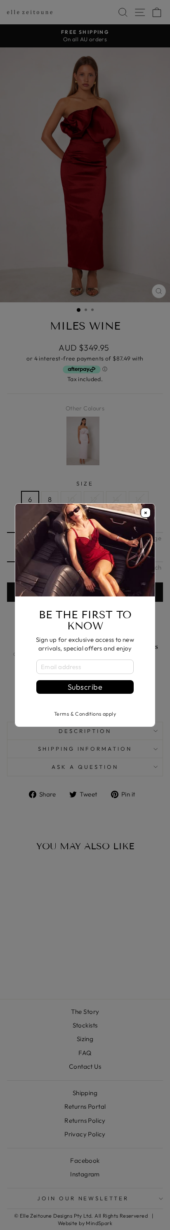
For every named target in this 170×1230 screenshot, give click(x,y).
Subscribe (85, 687)
